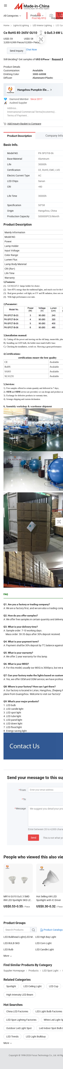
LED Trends (12, 1036)
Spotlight (11, 986)
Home (6, 25)
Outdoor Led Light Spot (19, 1028)
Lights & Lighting (21, 25)
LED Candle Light (44, 949)
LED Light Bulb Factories (49, 1011)
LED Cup (53, 986)
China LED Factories (17, 1011)
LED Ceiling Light (32, 986)
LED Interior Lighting (42, 25)
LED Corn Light (43, 943)
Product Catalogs (53, 929)
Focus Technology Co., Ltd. (44, 1055)
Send (33, 837)
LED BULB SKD (12, 943)
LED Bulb (8, 949)
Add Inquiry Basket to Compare (24, 123)
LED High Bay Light (45, 936)
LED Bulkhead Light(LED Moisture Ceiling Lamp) (19, 936)
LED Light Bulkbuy (36, 1036)
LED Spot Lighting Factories (21, 1019)
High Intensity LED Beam (19, 994)
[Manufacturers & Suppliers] (31, 6)
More (7, 1043)
